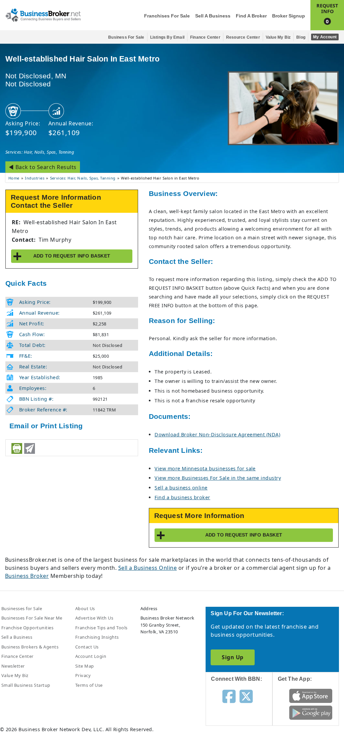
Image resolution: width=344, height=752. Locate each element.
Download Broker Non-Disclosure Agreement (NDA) (217, 434)
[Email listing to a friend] (29, 448)
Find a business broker (182, 497)
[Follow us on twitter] (246, 696)
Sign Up (232, 657)
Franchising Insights (97, 637)
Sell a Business (212, 15)
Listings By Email (167, 37)
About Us (85, 608)
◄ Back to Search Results (43, 167)
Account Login (90, 656)
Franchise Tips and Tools (101, 628)
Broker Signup (288, 15)
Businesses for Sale (21, 608)
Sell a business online (181, 487)
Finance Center (205, 37)
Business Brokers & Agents (29, 647)
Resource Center (243, 37)
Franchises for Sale (167, 15)
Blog (300, 37)
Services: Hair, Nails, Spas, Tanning (39, 152)
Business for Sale (126, 37)
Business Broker (27, 576)
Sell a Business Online (147, 567)
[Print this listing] (16, 448)
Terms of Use (89, 685)
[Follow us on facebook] (228, 696)
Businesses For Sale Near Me (31, 618)
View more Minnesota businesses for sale (205, 468)
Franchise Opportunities (27, 628)
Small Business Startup (25, 685)
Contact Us (87, 647)
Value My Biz (278, 37)
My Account (325, 37)
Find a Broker (251, 15)
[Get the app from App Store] (310, 695)
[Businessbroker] (43, 14)
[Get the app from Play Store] (310, 712)
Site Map (84, 666)
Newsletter (13, 666)
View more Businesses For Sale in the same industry (218, 478)
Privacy (83, 675)
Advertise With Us (94, 618)
